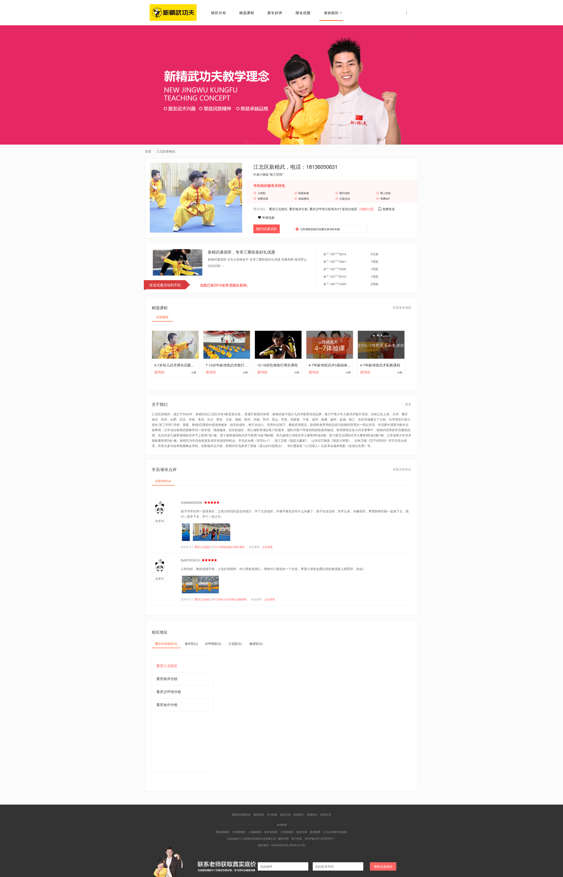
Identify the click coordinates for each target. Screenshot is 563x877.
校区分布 (218, 12)
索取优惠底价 (383, 866)
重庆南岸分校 (298, 209)
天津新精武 (238, 832)
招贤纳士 (312, 814)
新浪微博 (315, 832)
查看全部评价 (402, 469)
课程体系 (258, 814)
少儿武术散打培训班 (335, 832)
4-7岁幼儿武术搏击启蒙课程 (230, 599)
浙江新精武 (271, 832)
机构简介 (299, 814)
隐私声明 (283, 838)
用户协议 (296, 838)
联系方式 (325, 814)
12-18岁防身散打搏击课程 (229, 547)
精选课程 (246, 12)
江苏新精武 (287, 832)
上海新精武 (254, 832)
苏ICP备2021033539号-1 (320, 838)
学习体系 (272, 814)
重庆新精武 (222, 832)
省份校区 (331, 12)
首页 (148, 151)
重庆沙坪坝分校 (320, 209)
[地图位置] (367, 209)
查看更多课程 (402, 307)
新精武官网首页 (241, 814)
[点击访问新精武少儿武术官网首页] (406, 13)
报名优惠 (303, 12)
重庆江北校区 (278, 209)
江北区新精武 (166, 151)
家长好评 (274, 12)
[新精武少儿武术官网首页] (173, 12)
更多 (408, 404)
